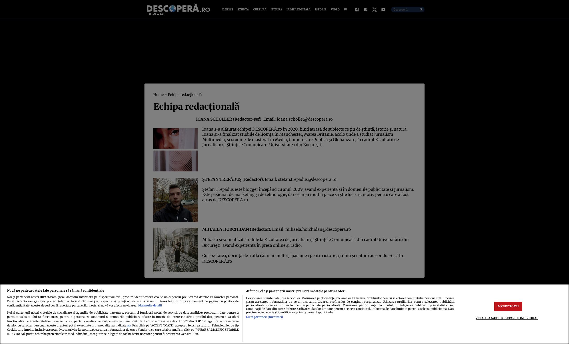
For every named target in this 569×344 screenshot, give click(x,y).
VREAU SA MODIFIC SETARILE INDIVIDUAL (507, 318)
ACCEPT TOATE (508, 306)
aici (129, 325)
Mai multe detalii (150, 305)
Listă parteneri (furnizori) (264, 317)
